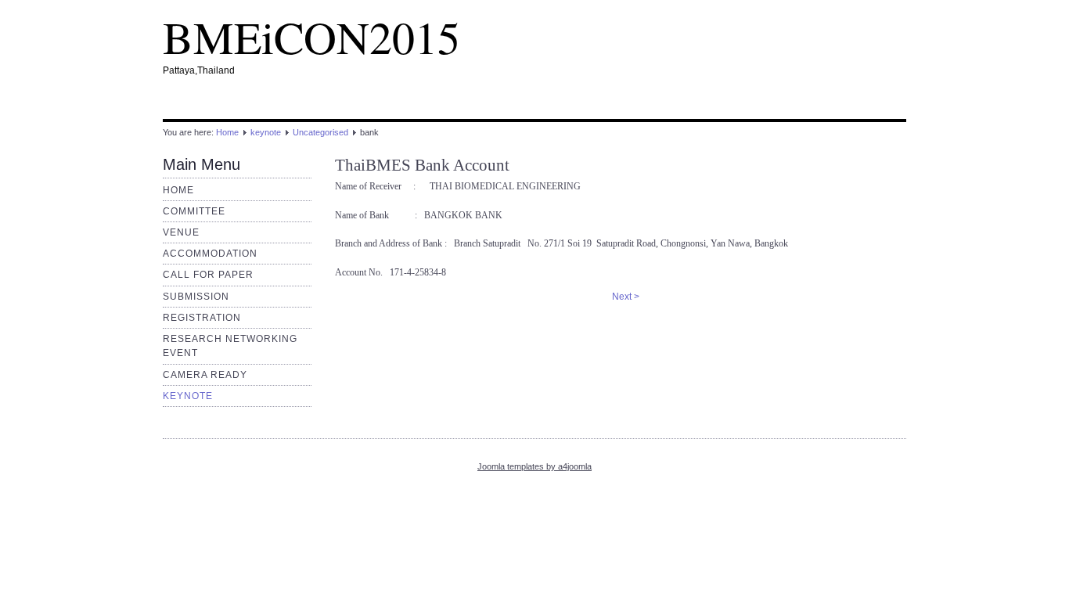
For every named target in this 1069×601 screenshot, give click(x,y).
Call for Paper (208, 274)
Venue (181, 232)
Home (227, 132)
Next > (625, 296)
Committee (194, 211)
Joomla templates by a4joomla (534, 466)
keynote (265, 132)
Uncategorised (320, 132)
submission (196, 296)
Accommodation (210, 253)
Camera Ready (205, 374)
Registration (202, 317)
